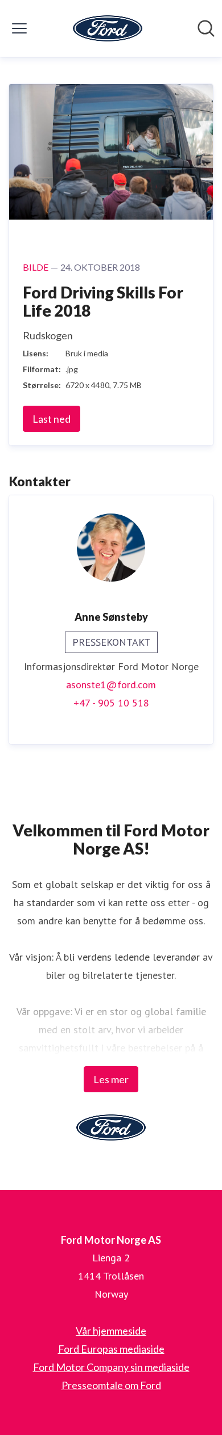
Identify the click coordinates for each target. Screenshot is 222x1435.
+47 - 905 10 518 (111, 702)
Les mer (111, 1079)
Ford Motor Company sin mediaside (111, 1367)
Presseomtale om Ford (111, 1385)
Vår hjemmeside (111, 1330)
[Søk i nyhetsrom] (206, 28)
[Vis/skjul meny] (19, 28)
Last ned (51, 419)
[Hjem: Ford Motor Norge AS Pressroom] (107, 28)
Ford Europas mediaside (111, 1349)
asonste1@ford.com (111, 684)
